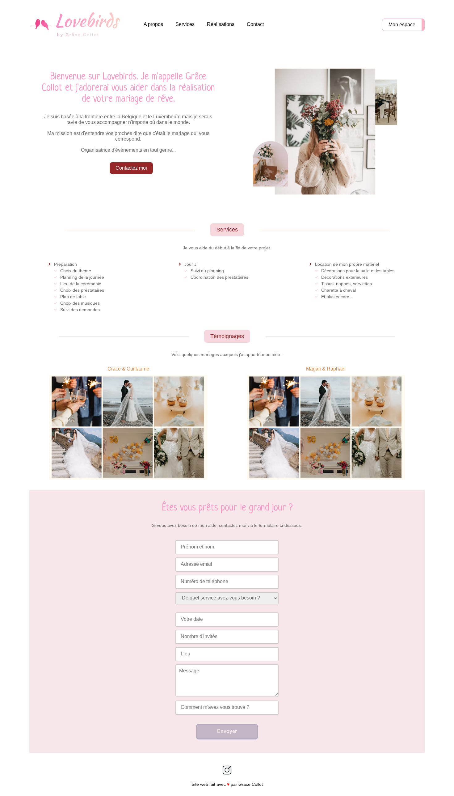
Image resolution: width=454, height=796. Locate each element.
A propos (153, 24)
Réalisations (220, 24)
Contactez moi (131, 168)
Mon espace (402, 24)
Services (185, 24)
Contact (255, 24)
